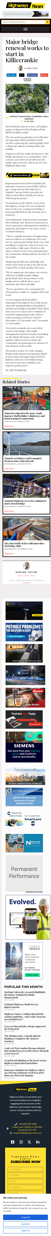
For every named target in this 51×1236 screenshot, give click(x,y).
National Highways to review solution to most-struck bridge (25, 502)
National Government (32, 116)
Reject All (25, 1231)
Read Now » (9, 426)
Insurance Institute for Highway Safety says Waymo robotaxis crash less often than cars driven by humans (24, 1073)
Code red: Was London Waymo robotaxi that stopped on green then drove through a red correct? (26, 1051)
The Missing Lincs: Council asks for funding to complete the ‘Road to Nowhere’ (22, 1038)
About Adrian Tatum (26, 575)
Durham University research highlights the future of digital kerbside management (24, 995)
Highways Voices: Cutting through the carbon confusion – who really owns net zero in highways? (25, 1017)
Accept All (25, 1217)
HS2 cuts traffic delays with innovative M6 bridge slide (24, 545)
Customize (25, 1224)
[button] (11, 75)
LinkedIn (26, 583)
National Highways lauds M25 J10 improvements (21, 1006)
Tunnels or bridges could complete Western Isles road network (23, 460)
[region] (25, 1215)
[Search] (47, 22)
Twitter (37, 580)
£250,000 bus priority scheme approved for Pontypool (25, 1028)
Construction (15, 116)
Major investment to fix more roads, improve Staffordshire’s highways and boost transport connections (24, 416)
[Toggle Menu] (25, 29)
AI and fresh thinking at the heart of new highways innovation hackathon (25, 1062)
